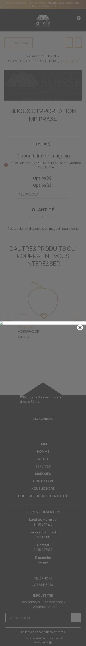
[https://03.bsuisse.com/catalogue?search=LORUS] (43, 323)
